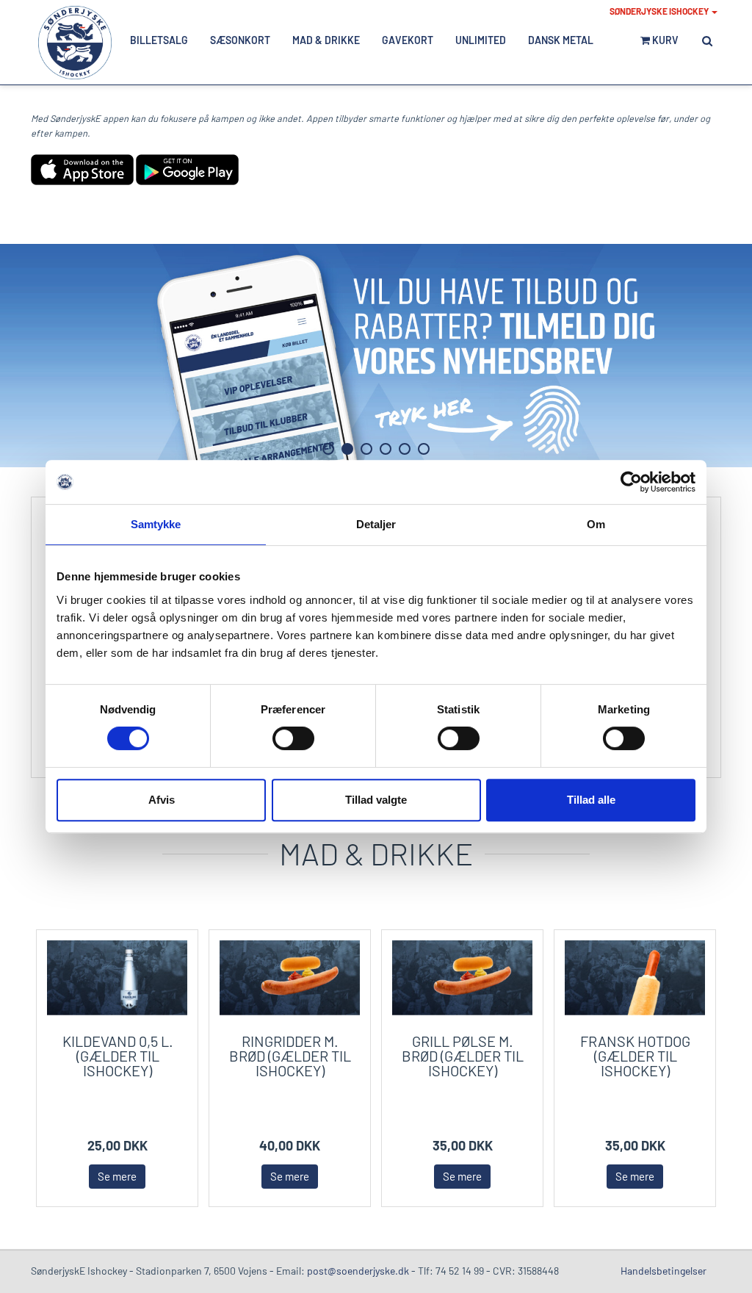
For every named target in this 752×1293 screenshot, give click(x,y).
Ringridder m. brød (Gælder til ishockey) (290, 1055)
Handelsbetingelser (663, 1270)
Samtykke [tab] (156, 524)
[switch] (293, 738)
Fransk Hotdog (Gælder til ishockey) (635, 1055)
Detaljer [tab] (376, 524)
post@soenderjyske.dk (358, 1270)
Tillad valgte (376, 799)
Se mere (117, 1176)
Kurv (664, 40)
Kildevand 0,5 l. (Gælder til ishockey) (117, 1055)
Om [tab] (596, 524)
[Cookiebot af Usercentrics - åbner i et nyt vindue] (631, 482)
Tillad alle (591, 799)
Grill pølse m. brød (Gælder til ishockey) (463, 1055)
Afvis (161, 799)
